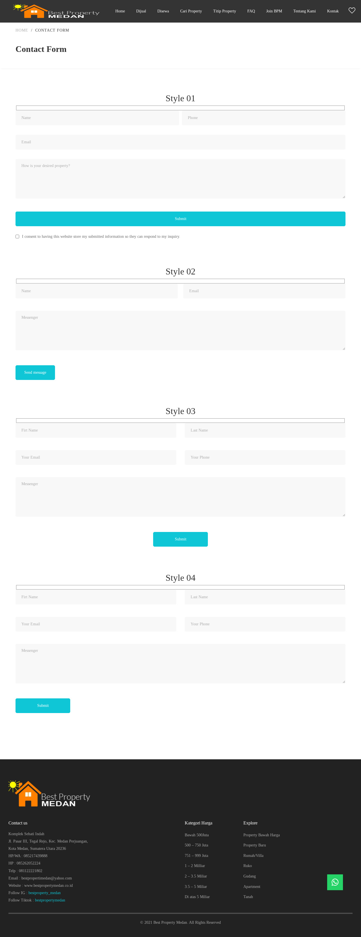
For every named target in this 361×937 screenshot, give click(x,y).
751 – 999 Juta (196, 856)
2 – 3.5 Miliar (196, 876)
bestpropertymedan (50, 900)
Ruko (247, 866)
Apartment (251, 887)
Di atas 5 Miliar (197, 897)
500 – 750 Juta (196, 845)
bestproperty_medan (44, 893)
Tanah (248, 897)
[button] (335, 882)
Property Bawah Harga (261, 835)
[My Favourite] (352, 12)
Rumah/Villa (253, 856)
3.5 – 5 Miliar (196, 887)
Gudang (249, 876)
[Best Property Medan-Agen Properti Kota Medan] (58, 11)
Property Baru (254, 845)
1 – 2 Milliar (195, 866)
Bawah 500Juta (197, 835)
